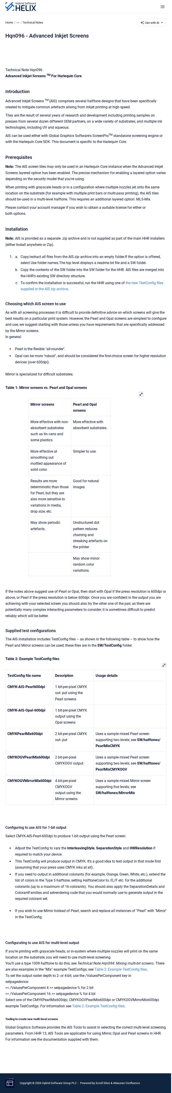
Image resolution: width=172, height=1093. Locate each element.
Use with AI (152, 22)
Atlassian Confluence (126, 1083)
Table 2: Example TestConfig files (121, 969)
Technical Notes (33, 22)
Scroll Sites (103, 1083)
